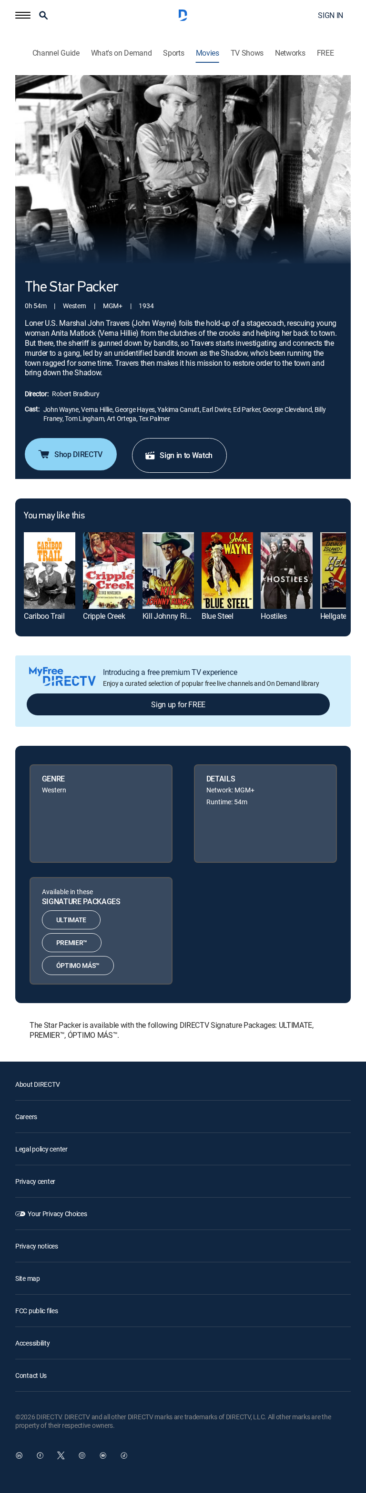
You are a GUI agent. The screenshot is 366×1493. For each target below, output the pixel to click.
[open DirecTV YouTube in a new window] (103, 1455)
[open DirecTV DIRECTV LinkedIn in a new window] (19, 1455)
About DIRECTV (37, 1084)
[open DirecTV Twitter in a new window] (61, 1455)
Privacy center (35, 1181)
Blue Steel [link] (218, 616)
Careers (26, 1116)
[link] (49, 570)
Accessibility (32, 1342)
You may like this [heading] (54, 516)
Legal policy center (41, 1148)
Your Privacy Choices (57, 1213)
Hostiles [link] (273, 616)
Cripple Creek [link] (104, 616)
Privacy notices (36, 1245)
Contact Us (31, 1375)
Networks (290, 53)
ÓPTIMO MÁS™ (78, 965)
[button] (22, 15)
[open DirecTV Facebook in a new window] (40, 1455)
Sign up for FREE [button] (178, 704)
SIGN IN (330, 15)
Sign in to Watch (186, 455)
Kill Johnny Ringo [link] (170, 616)
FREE (325, 53)
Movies (207, 53)
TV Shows (247, 53)
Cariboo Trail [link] (44, 616)
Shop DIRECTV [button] (78, 454)
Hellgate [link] (333, 616)
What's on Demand (121, 53)
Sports (173, 53)
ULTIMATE (71, 919)
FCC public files (36, 1310)
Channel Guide (56, 53)
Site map (27, 1278)
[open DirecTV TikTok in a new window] (124, 1455)
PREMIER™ (71, 942)
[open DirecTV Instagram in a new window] (82, 1455)
